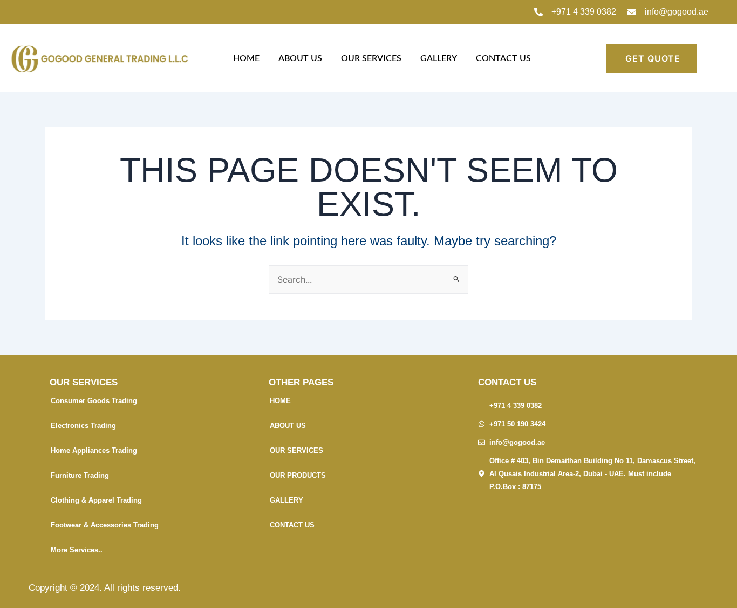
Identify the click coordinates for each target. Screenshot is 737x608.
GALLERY (438, 58)
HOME (246, 58)
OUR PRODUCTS (298, 475)
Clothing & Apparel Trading (96, 500)
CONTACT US (503, 58)
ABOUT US (300, 58)
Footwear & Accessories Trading (105, 525)
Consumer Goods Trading (94, 401)
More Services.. (77, 550)
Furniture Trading (80, 475)
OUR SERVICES (371, 58)
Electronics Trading (83, 426)
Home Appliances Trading (94, 450)
